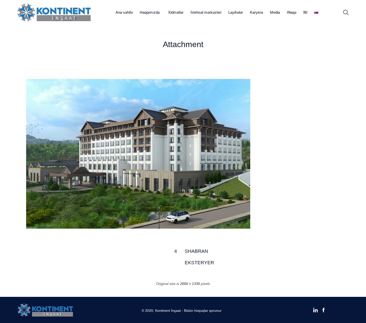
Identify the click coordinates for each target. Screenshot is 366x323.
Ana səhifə (124, 12)
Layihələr (235, 12)
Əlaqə (291, 12)
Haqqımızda (150, 12)
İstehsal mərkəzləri (205, 12)
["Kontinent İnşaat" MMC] (54, 12)
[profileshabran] (138, 227)
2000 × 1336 (190, 284)
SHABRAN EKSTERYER (190, 253)
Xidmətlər (175, 12)
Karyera (256, 12)
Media (275, 12)
